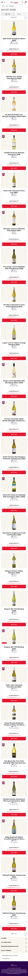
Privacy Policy (18, 968)
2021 (14, 914)
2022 (14, 77)
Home (3, 6)
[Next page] (25, 18)
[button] (2, 2)
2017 (14, 115)
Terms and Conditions (11, 968)
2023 (14, 39)
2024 (14, 191)
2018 (14, 153)
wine (7, 6)
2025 (14, 268)
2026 (14, 610)
